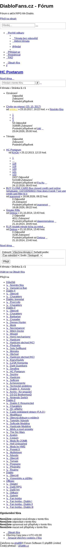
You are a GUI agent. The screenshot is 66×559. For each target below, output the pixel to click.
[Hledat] (37, 26)
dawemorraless (45, 221)
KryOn (15, 152)
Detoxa (13, 213)
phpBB (18, 543)
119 (14, 166)
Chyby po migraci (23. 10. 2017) (23, 106)
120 (14, 169)
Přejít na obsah (8, 18)
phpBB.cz (23, 546)
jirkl (39, 128)
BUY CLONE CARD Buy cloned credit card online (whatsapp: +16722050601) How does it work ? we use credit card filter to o (36, 191)
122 (14, 174)
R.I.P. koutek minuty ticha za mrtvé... (25, 226)
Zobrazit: (7, 252)
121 (14, 171)
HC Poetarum (11, 72)
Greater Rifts (13, 210)
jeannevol (15, 196)
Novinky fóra (56, 109)
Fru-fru (40, 182)
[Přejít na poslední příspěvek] (42, 128)
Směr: (23, 255)
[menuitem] (25, 38)
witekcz (14, 109)
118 (14, 163)
